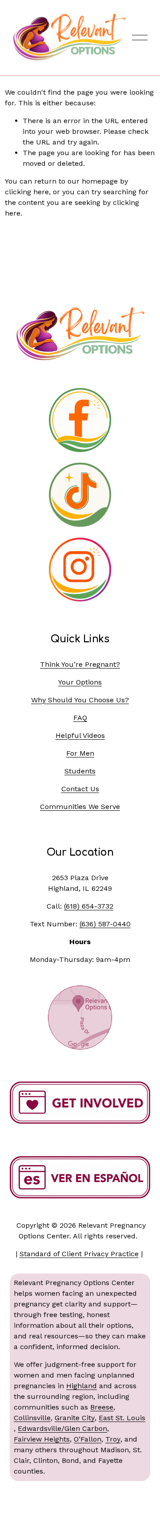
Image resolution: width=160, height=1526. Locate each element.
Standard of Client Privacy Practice (79, 1254)
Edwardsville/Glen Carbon (62, 1428)
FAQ (80, 717)
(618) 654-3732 (88, 906)
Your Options (80, 682)
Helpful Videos (80, 735)
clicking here (27, 192)
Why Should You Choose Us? (80, 700)
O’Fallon (87, 1439)
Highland (81, 1386)
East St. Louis (122, 1418)
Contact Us (80, 789)
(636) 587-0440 (105, 924)
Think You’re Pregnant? (80, 664)
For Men (80, 753)
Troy (112, 1439)
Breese (101, 1407)
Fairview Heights (42, 1439)
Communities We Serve (80, 806)
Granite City (75, 1418)
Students (80, 771)
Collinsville (32, 1418)
